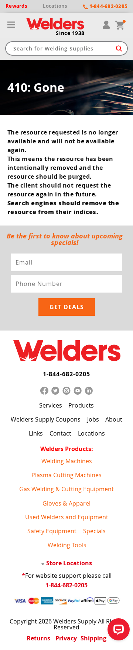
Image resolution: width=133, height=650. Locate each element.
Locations (91, 433)
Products (81, 405)
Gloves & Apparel (66, 503)
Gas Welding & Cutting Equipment (66, 489)
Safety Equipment (51, 531)
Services (50, 405)
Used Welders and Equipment (66, 517)
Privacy (66, 638)
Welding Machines (66, 461)
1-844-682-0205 (66, 374)
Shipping (93, 638)
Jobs (93, 419)
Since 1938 (70, 33)
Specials (94, 531)
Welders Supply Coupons (46, 419)
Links (36, 433)
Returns (38, 638)
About (113, 419)
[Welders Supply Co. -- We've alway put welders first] (66, 351)
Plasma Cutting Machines (66, 475)
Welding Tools (67, 545)
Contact (60, 433)
